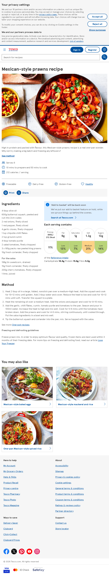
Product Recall (10, 482)
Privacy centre (10, 488)
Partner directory (64, 511)
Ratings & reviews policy (67, 505)
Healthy (89, 184)
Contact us (61, 522)
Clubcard (8, 528)
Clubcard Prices (11, 540)
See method (8, 155)
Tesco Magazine (11, 505)
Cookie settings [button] (63, 482)
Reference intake (59, 257)
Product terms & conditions (69, 494)
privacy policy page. (48, 14)
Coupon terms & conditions (69, 499)
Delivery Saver (10, 522)
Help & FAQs (9, 477)
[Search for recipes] (104, 57)
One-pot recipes (21, 324)
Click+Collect (10, 534)
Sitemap (59, 471)
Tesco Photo (9, 499)
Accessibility (61, 465)
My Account (9, 465)
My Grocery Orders (13, 471)
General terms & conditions (69, 488)
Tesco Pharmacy (11, 494)
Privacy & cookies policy (67, 477)
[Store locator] (104, 50)
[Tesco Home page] (13, 49)
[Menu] (4, 50)
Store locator (62, 528)
